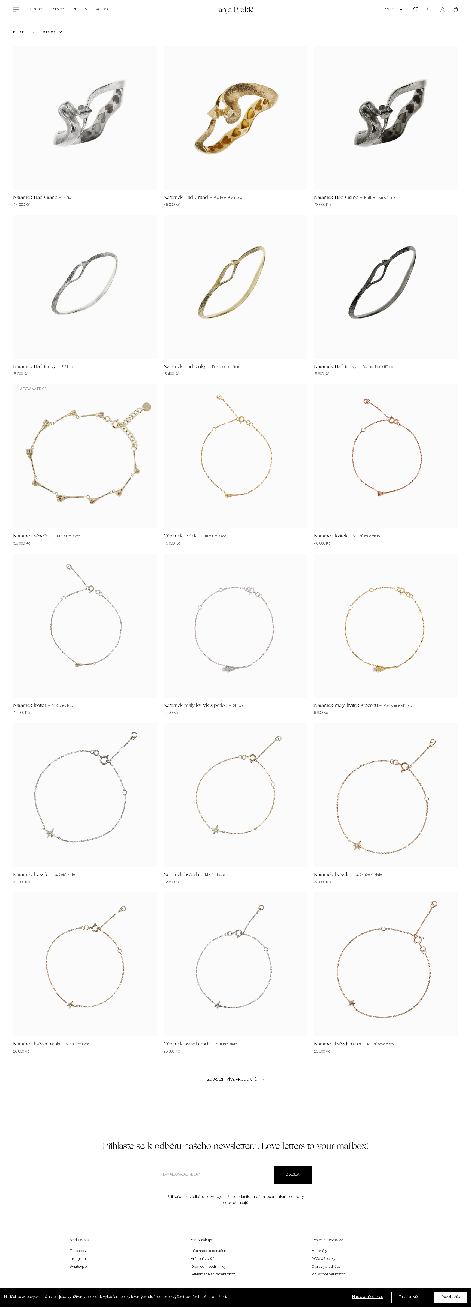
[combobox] (24, 32)
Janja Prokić (235, 9)
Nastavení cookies (367, 1297)
